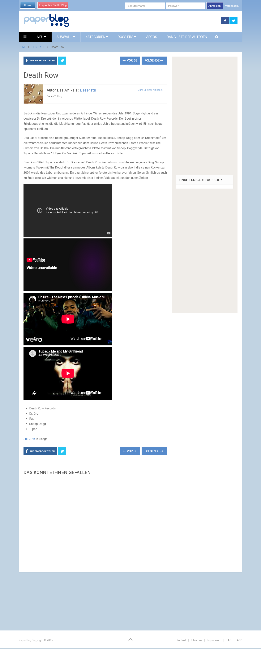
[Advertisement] (95, 523)
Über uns (196, 640)
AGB (239, 640)
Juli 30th (29, 439)
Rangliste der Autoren (187, 37)
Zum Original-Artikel (149, 89)
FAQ (229, 640)
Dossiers (125, 37)
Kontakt (181, 640)
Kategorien (95, 37)
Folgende (152, 60)
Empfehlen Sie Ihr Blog (53, 5)
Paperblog (25, 640)
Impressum (214, 640)
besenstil (88, 90)
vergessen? (232, 5)
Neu (40, 37)
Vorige (131, 60)
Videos (151, 37)
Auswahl (65, 37)
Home (27, 5)
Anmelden (214, 5)
